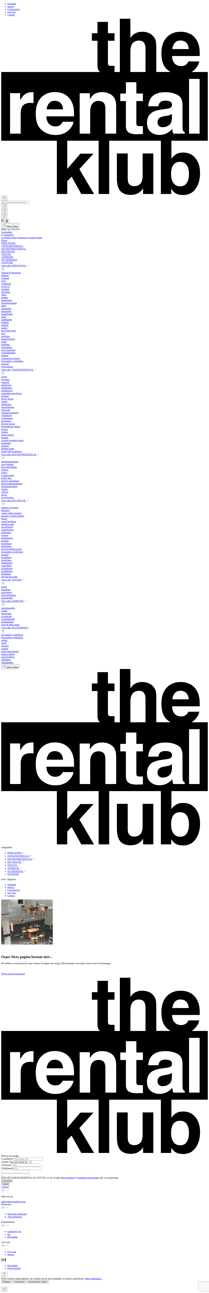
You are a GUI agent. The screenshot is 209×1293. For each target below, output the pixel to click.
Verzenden (7, 1181)
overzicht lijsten (34, 237)
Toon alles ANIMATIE (12, 601)
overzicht (6, 237)
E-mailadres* (8, 1159)
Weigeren (6, 1282)
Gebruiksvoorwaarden (88, 1177)
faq (8, 1234)
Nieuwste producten (17, 1214)
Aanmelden (6, 232)
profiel (14, 237)
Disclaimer (12, 1237)
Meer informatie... (94, 1278)
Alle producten (14, 1216)
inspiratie (11, 3)
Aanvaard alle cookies (38, 1282)
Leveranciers (13, 9)
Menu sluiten (12, 226)
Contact (11, 15)
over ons (11, 12)
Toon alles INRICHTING (14, 265)
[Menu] (4, 198)
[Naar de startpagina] (104, 194)
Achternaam (7, 1168)
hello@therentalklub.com (13, 1201)
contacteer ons (14, 1231)
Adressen (22, 237)
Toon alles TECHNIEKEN (14, 627)
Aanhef (5, 1162)
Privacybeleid (67, 1177)
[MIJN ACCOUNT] (6, 221)
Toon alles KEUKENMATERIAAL (19, 454)
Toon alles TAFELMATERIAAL (17, 369)
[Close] (4, 1289)
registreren (9, 235)
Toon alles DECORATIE (13, 500)
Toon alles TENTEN (11, 580)
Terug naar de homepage (13, 973)
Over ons (11, 1251)
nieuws (10, 6)
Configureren (19, 1282)
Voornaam (6, 1165)
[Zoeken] (4, 206)
